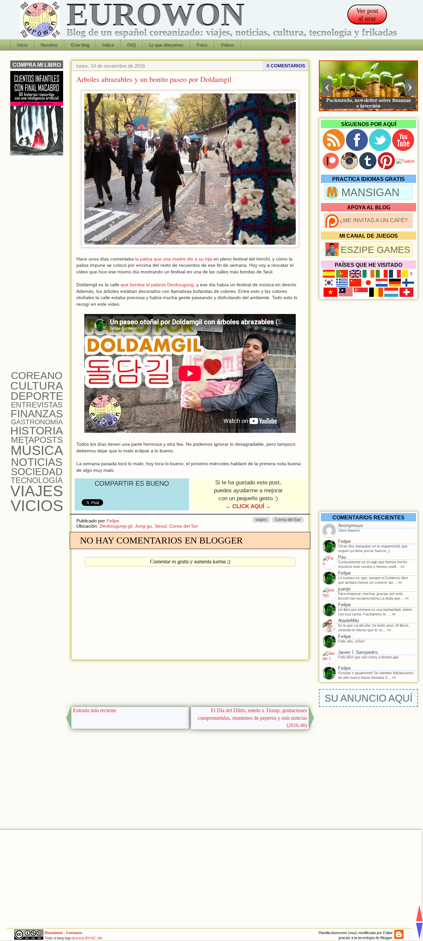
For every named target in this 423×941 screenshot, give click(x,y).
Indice (108, 45)
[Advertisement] (190, 681)
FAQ (131, 45)
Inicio (22, 45)
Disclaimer (54, 933)
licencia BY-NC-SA (87, 938)
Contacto (74, 933)
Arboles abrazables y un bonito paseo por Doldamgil (153, 79)
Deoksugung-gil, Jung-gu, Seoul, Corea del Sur (148, 526)
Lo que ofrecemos (166, 45)
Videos (227, 45)
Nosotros (49, 45)
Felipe (112, 520)
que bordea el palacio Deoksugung (157, 284)
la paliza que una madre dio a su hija (173, 258)
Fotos (202, 45)
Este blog (80, 45)
